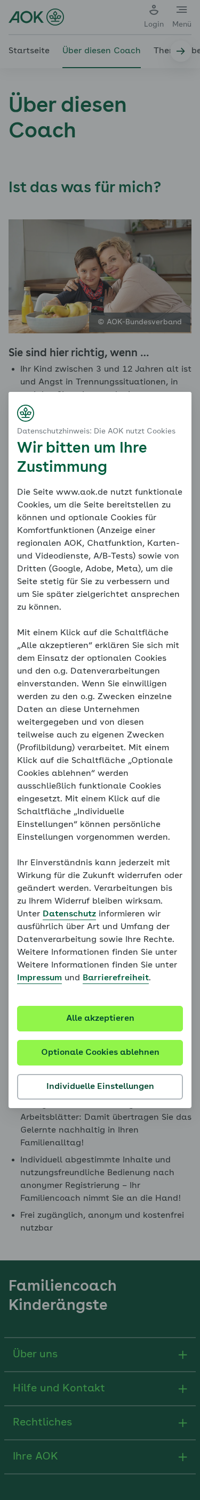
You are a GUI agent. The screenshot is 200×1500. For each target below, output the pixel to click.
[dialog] (100, 750)
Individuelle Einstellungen (100, 1087)
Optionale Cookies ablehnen (100, 1052)
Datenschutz (69, 914)
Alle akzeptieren (100, 1018)
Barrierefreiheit (116, 978)
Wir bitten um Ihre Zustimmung (82, 458)
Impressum (39, 978)
